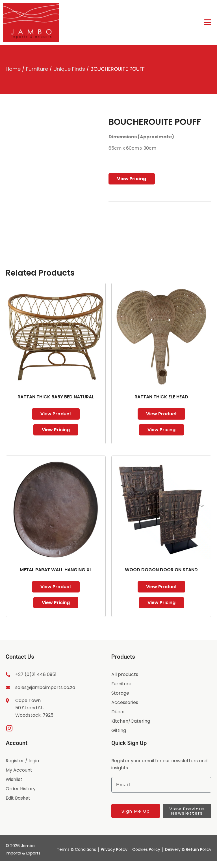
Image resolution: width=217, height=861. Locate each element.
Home (13, 68)
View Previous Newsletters (187, 811)
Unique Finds (69, 68)
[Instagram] (9, 728)
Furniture (37, 68)
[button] (93, 126)
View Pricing (131, 178)
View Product (55, 414)
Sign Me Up (135, 811)
